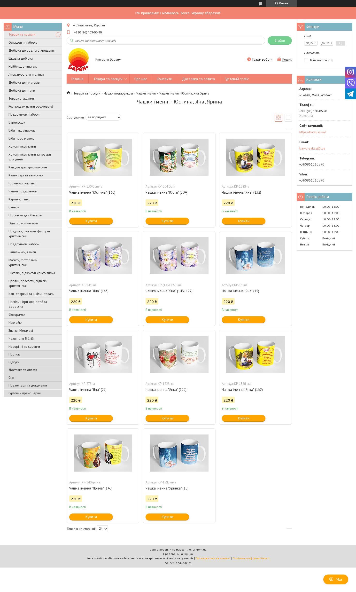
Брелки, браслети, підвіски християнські (27, 283)
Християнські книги (22, 146)
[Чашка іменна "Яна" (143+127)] (179, 255)
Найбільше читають (22, 66)
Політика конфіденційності (251, 558)
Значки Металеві (20, 330)
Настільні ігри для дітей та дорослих (27, 304)
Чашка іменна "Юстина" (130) (92, 192)
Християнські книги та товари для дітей (29, 156)
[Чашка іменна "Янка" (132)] (255, 354)
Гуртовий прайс (237, 79)
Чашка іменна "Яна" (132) (241, 192)
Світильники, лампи (22, 252)
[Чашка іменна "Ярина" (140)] (103, 453)
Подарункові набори (23, 114)
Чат (339, 579)
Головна (77, 79)
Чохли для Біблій (21, 338)
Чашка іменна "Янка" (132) (242, 389)
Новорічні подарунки (24, 346)
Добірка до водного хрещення (31, 50)
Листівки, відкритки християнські (31, 273)
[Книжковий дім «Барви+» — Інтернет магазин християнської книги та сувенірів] (79, 59)
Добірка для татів (21, 90)
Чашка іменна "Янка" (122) (166, 389)
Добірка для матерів (24, 82)
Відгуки (13, 362)
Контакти (164, 79)
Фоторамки (16, 314)
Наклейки (15, 322)
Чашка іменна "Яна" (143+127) (169, 291)
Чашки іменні (146, 93)
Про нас (14, 354)
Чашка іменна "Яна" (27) (88, 389)
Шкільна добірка (20, 58)
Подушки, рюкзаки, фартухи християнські (29, 233)
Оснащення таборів (22, 42)
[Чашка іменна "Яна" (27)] (103, 354)
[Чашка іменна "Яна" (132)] (255, 157)
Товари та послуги (21, 34)
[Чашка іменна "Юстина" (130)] (103, 157)
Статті (12, 377)
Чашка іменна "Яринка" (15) (167, 488)
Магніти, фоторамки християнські (23, 262)
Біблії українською (22, 130)
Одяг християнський (23, 223)
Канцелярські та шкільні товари (31, 294)
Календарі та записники (25, 175)
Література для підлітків (26, 74)
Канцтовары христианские (27, 167)
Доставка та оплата (22, 370)
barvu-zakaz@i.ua (312, 148)
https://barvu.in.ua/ (312, 132)
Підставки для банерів (25, 215)
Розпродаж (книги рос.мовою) (30, 106)
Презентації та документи (27, 385)
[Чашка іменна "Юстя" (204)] (179, 157)
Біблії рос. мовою (21, 138)
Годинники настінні (21, 183)
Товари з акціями (21, 98)
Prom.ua (201, 549)
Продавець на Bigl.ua (178, 554)
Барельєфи (16, 122)
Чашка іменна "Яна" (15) (240, 291)
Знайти (280, 40)
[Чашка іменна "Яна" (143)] (103, 255)
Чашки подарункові (23, 191)
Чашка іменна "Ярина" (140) (90, 488)
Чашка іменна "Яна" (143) (88, 291)
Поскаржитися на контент (213, 558)
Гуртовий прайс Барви (24, 393)
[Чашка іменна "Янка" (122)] (179, 354)
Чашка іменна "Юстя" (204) (166, 192)
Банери (13, 207)
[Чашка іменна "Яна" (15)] (255, 255)
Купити (91, 221)
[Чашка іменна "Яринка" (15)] (179, 453)
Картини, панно (19, 199)
